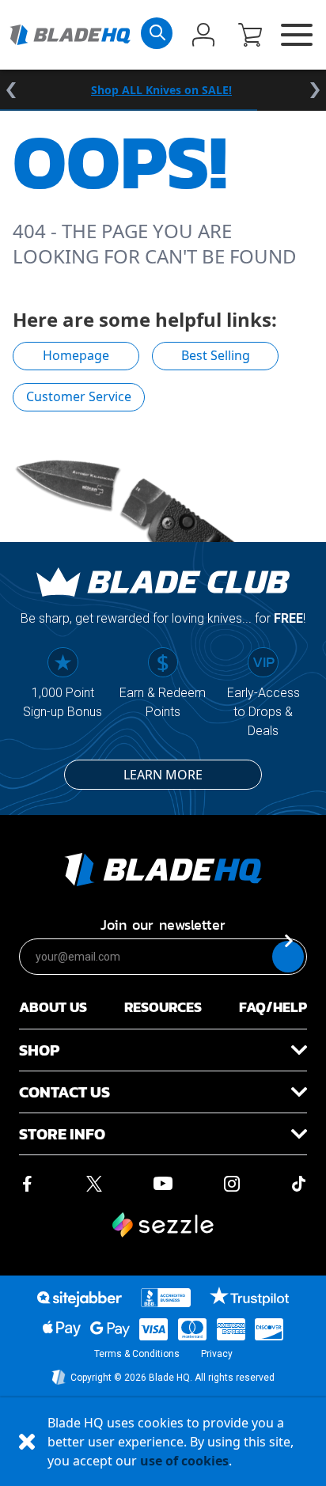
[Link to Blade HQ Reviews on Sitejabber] (79, 1299)
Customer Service (78, 396)
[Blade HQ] (70, 34)
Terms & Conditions (137, 1353)
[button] (250, 36)
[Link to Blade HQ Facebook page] (27, 1184)
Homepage (76, 355)
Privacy (217, 1353)
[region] (163, 90)
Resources (163, 1007)
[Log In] (203, 36)
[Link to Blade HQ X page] (94, 1184)
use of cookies (184, 1460)
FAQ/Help (273, 1007)
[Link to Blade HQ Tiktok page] (299, 1184)
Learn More (163, 774)
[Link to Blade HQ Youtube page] (162, 1183)
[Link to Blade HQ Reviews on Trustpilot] (249, 1296)
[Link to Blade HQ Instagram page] (232, 1184)
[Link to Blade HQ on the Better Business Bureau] (166, 1297)
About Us (53, 1007)
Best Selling (215, 355)
